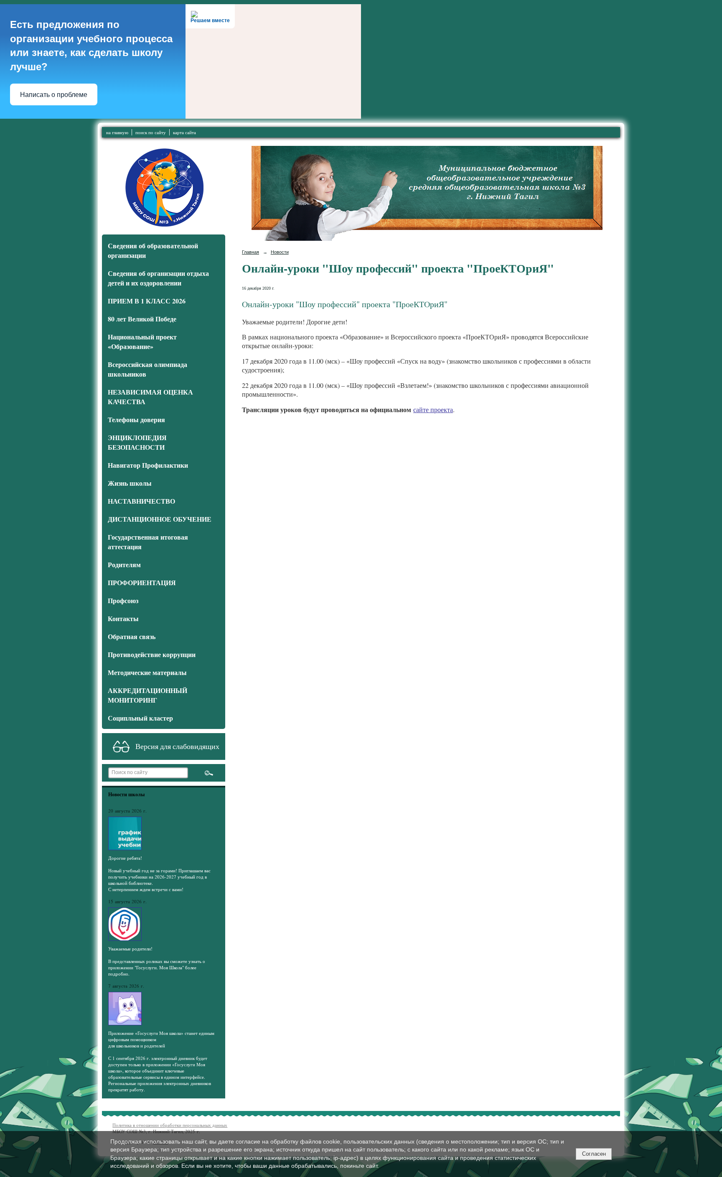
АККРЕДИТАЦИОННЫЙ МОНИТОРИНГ (147, 695)
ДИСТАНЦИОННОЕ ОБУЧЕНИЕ (159, 519)
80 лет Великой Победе (142, 319)
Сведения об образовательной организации (153, 250)
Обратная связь (131, 636)
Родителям (124, 564)
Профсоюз (123, 600)
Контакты (123, 618)
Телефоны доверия (136, 419)
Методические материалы (147, 672)
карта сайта (184, 132)
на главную (117, 132)
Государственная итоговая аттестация (148, 541)
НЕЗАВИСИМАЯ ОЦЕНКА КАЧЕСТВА (150, 396)
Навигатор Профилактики (148, 465)
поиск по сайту (150, 132)
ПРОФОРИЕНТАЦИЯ (142, 582)
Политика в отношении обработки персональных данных (169, 1125)
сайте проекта (433, 409)
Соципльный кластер (140, 718)
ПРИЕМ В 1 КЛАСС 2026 (147, 301)
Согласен (594, 1154)
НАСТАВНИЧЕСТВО (141, 501)
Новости (280, 252)
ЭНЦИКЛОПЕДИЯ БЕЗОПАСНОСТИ (137, 442)
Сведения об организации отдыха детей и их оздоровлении (158, 278)
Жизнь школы (130, 483)
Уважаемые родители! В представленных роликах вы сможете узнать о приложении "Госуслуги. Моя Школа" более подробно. (156, 961)
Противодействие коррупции (152, 654)
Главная (250, 252)
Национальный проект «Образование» (142, 341)
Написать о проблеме (53, 94)
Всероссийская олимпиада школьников (147, 369)
